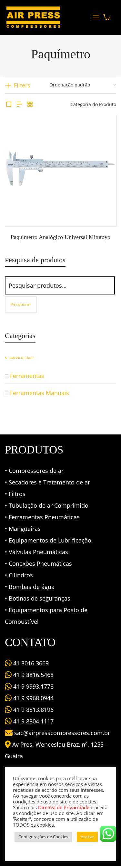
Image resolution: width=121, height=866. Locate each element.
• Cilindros (19, 575)
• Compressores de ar (34, 470)
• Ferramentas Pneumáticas (42, 517)
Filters (22, 85)
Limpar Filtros (21, 357)
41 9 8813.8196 (33, 709)
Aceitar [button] (87, 837)
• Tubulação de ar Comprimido (46, 505)
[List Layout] (19, 104)
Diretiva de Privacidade (63, 807)
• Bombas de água (30, 587)
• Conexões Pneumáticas (38, 563)
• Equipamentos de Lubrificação (48, 540)
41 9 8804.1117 (33, 721)
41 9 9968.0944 (33, 698)
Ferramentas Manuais (39, 393)
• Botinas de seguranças (37, 598)
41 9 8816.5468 (33, 675)
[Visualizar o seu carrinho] (107, 15)
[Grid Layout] (30, 104)
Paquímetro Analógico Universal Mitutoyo (60, 237)
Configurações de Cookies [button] (43, 837)
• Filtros (15, 494)
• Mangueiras (23, 529)
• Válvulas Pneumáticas (36, 552)
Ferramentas (27, 376)
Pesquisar (21, 304)
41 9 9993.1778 (33, 686)
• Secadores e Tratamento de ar (47, 482)
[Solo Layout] (9, 104)
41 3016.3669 (30, 663)
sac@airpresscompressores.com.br (62, 733)
